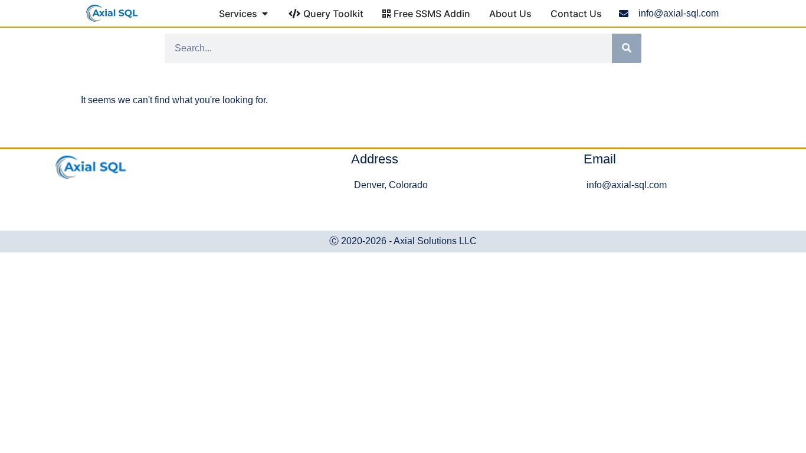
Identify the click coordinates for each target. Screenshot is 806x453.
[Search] (626, 48)
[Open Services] (265, 13)
